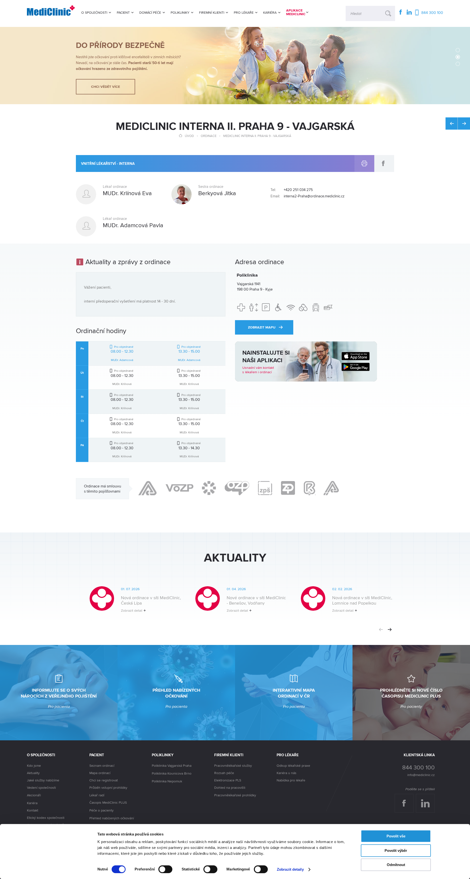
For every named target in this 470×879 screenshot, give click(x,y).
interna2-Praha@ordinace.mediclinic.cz (314, 196)
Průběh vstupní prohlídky (108, 787)
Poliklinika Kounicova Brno (171, 773)
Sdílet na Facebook (383, 161)
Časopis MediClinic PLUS (108, 802)
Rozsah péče (224, 772)
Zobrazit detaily (290, 869)
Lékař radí (96, 795)
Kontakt (32, 810)
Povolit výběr (396, 850)
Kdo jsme (34, 765)
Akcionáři (34, 795)
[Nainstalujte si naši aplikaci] (306, 361)
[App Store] (355, 356)
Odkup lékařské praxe (293, 765)
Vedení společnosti (41, 787)
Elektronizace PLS (227, 780)
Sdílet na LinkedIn (428, 798)
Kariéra (32, 802)
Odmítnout (396, 865)
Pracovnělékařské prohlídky (235, 795)
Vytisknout (364, 158)
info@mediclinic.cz (421, 774)
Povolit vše (396, 836)
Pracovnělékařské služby (233, 765)
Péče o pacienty (101, 810)
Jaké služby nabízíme (43, 780)
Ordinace (208, 136)
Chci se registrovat (103, 780)
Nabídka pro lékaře (291, 780)
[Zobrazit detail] (129, 603)
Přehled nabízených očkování (111, 818)
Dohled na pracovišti (229, 787)
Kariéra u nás (286, 772)
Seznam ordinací (101, 765)
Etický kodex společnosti (45, 817)
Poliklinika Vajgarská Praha (171, 765)
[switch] (165, 869)
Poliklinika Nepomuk (167, 781)
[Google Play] (355, 367)
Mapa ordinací (99, 772)
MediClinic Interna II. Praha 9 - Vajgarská (257, 136)
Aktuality (33, 772)
